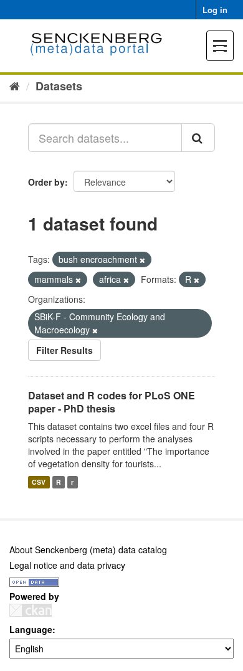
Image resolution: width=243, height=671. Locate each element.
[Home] (14, 85)
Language (30, 629)
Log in (214, 10)
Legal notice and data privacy (67, 565)
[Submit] (198, 137)
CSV (38, 482)
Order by (46, 182)
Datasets (59, 86)
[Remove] (142, 260)
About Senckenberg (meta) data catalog (88, 549)
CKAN (30, 610)
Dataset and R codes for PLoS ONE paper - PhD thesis (111, 402)
